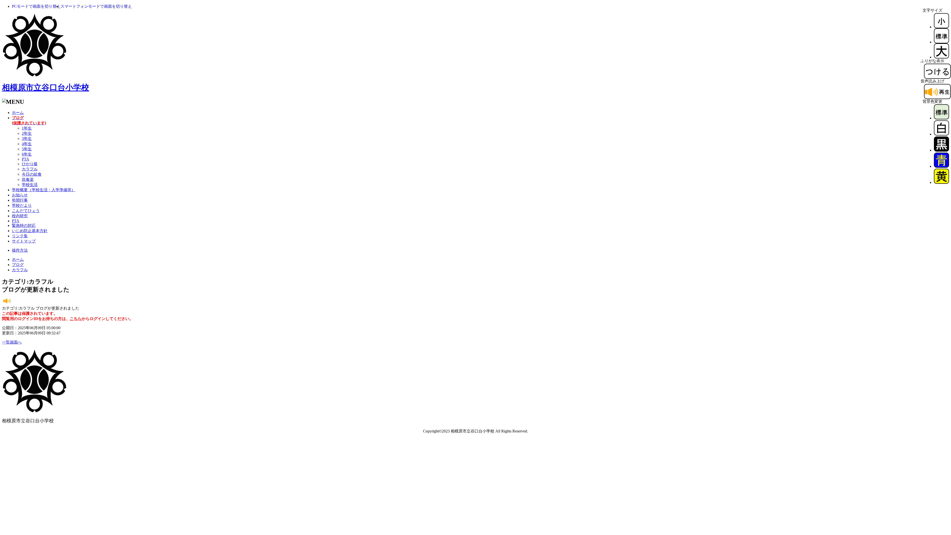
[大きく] (941, 57)
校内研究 (20, 216)
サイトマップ (24, 241)
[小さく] (941, 27)
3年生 (27, 138)
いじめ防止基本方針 (30, 231)
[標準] (941, 42)
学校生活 (30, 185)
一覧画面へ (12, 342)
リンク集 (20, 236)
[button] (36, 6)
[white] (941, 134)
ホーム (18, 112)
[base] (941, 118)
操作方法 (20, 250)
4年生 (27, 144)
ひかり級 (30, 164)
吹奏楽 (28, 179)
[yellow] (941, 182)
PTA (25, 159)
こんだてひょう (26, 211)
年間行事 (20, 200)
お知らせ (20, 195)
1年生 (27, 128)
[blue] (941, 166)
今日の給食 (32, 174)
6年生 (27, 154)
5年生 (27, 149)
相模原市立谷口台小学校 (45, 87)
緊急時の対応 (24, 225)
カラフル (30, 169)
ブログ (18, 265)
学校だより (22, 205)
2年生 (27, 133)
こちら (76, 319)
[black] (941, 150)
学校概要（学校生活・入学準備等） (43, 190)
